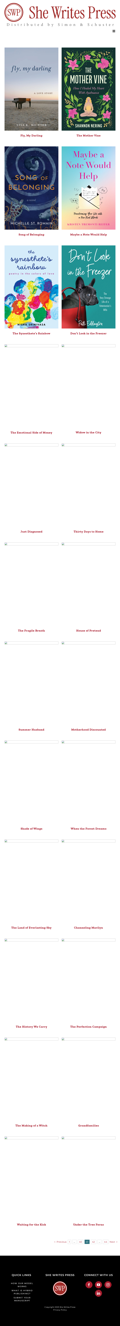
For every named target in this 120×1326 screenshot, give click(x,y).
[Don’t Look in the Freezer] (88, 287)
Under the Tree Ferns (88, 1224)
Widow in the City (88, 432)
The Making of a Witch (31, 1125)
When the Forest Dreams (89, 828)
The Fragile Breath (31, 630)
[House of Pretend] (88, 584)
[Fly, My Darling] (31, 89)
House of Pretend (88, 630)
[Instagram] (108, 1284)
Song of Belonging (31, 234)
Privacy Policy (60, 1310)
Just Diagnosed (31, 531)
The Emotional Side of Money (31, 432)
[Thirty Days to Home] (88, 485)
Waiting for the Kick (31, 1224)
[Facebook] (89, 1284)
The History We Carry (31, 1026)
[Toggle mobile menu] (114, 31)
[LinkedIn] (98, 1293)
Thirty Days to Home (89, 531)
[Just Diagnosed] (31, 485)
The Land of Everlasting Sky (31, 927)
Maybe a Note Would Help (88, 234)
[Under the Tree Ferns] (88, 1178)
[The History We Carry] (31, 980)
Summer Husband (31, 729)
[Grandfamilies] (88, 1079)
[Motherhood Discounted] (88, 683)
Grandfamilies (88, 1125)
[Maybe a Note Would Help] (88, 188)
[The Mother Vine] (88, 89)
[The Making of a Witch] (31, 1079)
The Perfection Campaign (88, 1026)
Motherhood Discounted (88, 729)
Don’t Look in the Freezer (88, 333)
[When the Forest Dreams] (88, 782)
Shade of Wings (31, 828)
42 (93, 1241)
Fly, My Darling (31, 135)
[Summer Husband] (31, 683)
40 (80, 1241)
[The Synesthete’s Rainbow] (31, 287)
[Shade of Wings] (31, 782)
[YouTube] (98, 1284)
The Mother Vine (89, 135)
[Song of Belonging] (31, 188)
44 (105, 1241)
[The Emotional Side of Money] (31, 386)
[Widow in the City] (88, 386)
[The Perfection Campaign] (88, 980)
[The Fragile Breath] (31, 584)
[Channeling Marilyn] (88, 881)
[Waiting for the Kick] (31, 1178)
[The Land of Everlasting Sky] (31, 881)
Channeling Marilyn (88, 927)
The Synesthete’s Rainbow (31, 333)
